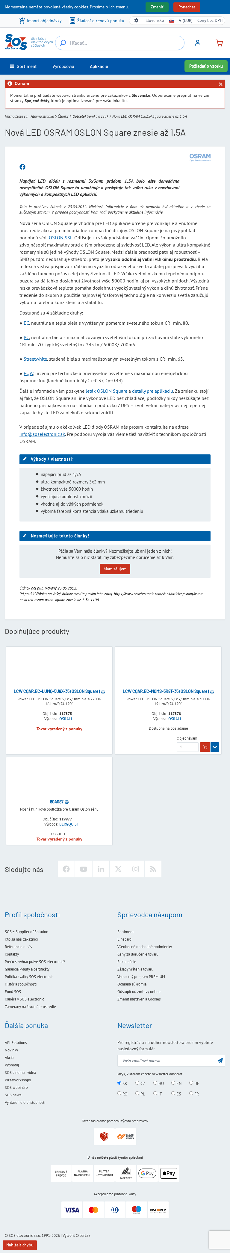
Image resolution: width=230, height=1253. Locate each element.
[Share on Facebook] (22, 167)
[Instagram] (135, 869)
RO (124, 1093)
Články (63, 116)
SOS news (13, 1095)
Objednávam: (187, 738)
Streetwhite (35, 359)
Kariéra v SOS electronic (24, 999)
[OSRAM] (200, 157)
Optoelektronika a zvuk (90, 116)
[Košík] (217, 42)
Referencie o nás (18, 946)
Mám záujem (115, 569)
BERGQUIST (69, 824)
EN (178, 1083)
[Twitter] (118, 869)
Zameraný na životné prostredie (30, 1006)
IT (159, 1093)
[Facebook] (66, 869)
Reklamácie (126, 961)
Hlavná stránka (42, 116)
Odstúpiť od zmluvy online (139, 991)
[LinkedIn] (101, 869)
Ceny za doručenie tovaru (137, 954)
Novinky (11, 1050)
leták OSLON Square (106, 391)
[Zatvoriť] (220, 84)
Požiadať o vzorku (206, 66)
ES (178, 1093)
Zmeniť (157, 7)
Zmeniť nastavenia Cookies (139, 999)
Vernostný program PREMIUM (141, 976)
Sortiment (125, 931)
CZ (142, 1083)
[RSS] (153, 869)
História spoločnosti (21, 984)
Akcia (9, 1057)
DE (196, 1083)
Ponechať (186, 7)
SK (124, 1083)
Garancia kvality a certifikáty (27, 969)
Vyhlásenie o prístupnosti (25, 1102)
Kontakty (12, 954)
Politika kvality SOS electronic (29, 976)
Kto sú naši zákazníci (21, 939)
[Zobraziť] (215, 747)
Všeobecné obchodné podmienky (144, 946)
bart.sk (85, 1235)
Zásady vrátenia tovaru (135, 969)
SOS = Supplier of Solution (26, 931)
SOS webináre (16, 1087)
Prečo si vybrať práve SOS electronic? (35, 961)
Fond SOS (13, 991)
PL (142, 1093)
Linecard (124, 939)
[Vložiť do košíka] (205, 747)
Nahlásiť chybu (20, 1245)
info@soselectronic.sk (42, 434)
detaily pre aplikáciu (152, 391)
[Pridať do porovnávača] (103, 691)
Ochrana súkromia (131, 984)
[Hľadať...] (63, 43)
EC (26, 323)
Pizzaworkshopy (18, 1080)
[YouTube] (83, 869)
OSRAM (65, 719)
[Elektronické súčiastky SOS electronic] (29, 42)
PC (26, 337)
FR (196, 1093)
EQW (28, 373)
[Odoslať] (220, 1060)
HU (160, 1083)
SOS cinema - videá (20, 1072)
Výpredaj (12, 1065)
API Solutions (16, 1042)
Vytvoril (69, 1235)
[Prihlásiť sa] (197, 45)
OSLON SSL (60, 238)
